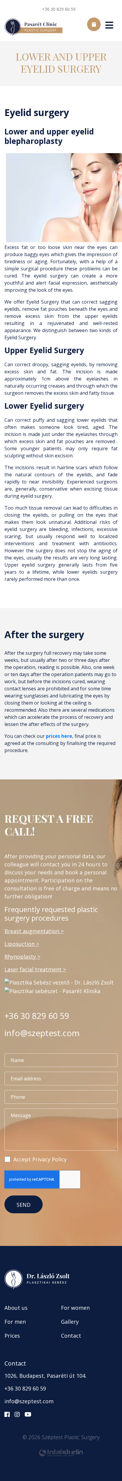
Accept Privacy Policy (40, 1159)
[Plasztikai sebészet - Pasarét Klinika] (52, 990)
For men (15, 1321)
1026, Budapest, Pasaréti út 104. (45, 1375)
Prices (12, 1335)
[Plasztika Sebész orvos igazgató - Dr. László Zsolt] (59, 982)
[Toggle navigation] (109, 27)
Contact (71, 1335)
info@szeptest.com (42, 1032)
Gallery (70, 1321)
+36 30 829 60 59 (59, 9)
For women (75, 1307)
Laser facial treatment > (35, 969)
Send (23, 1204)
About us (16, 1307)
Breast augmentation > (34, 931)
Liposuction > (21, 943)
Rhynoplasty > (22, 956)
